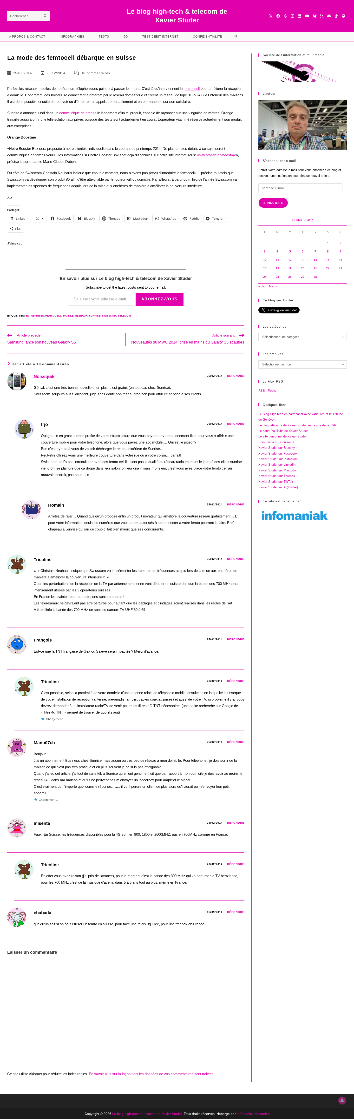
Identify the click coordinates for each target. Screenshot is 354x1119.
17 (265, 268)
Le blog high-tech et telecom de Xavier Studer (147, 1114)
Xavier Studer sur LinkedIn (276, 464)
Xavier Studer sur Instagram (278, 459)
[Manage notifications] (342, 1100)
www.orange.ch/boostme (216, 155)
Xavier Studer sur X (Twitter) (278, 487)
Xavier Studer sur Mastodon (277, 470)
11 (277, 260)
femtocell (192, 88)
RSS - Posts (267, 390)
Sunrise (94, 315)
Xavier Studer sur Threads (276, 476)
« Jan (262, 286)
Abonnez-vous (159, 299)
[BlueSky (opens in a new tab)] (314, 16)
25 (277, 277)
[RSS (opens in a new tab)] (321, 16)
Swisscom (109, 315)
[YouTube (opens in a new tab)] (307, 16)
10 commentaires (95, 73)
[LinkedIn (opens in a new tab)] (299, 16)
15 (327, 260)
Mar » (273, 286)
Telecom (124, 315)
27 (302, 277)
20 (302, 268)
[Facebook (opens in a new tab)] (278, 16)
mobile (68, 315)
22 (327, 268)
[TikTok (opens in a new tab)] (336, 16)
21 (315, 268)
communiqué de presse (77, 113)
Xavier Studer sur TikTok (275, 481)
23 (340, 268)
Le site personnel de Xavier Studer (282, 436)
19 (290, 268)
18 (277, 268)
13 (302, 260)
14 (315, 260)
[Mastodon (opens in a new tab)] (343, 16)
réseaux (81, 315)
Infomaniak (245, 1114)
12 (290, 260)
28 (315, 277)
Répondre (235, 375)
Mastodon (262, 1114)
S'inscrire (273, 203)
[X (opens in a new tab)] (271, 16)
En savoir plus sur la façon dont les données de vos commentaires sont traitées (151, 1074)
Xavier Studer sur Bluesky (276, 448)
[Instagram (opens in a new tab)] (292, 16)
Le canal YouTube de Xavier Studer (283, 431)
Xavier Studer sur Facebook (277, 453)
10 (265, 260)
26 (290, 277)
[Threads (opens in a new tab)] (285, 16)
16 (340, 260)
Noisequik (44, 376)
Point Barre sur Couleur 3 (276, 442)
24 (265, 277)
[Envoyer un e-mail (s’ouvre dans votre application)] (329, 16)
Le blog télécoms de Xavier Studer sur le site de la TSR (297, 425)
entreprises (35, 315)
